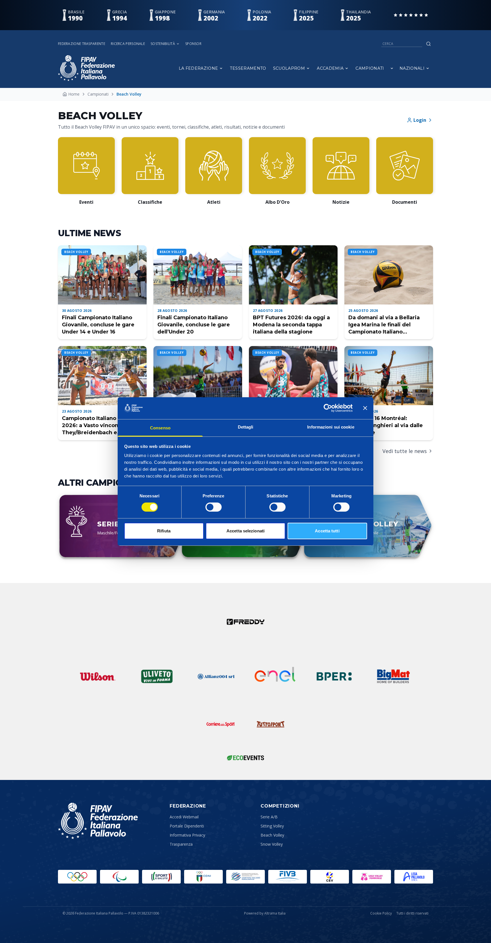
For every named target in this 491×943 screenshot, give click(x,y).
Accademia (330, 68)
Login (419, 120)
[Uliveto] (156, 676)
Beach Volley (272, 835)
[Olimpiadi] (77, 877)
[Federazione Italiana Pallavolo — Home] (86, 68)
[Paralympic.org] (119, 877)
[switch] (213, 507)
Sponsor (193, 44)
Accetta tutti (327, 530)
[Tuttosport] (270, 724)
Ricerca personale (128, 44)
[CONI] (203, 877)
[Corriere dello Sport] (220, 724)
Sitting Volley (272, 826)
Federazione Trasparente (81, 44)
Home (74, 94)
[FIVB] (287, 877)
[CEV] (329, 877)
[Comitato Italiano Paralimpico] (245, 877)
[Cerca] (428, 43)
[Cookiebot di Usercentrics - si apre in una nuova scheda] (328, 408)
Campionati (369, 68)
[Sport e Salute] (161, 877)
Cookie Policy (381, 913)
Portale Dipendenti (187, 826)
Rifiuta (163, 530)
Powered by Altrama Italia (265, 913)
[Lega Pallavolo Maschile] (413, 877)
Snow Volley (272, 844)
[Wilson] (97, 676)
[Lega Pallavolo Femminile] (371, 877)
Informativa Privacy (187, 835)
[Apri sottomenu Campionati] (392, 68)
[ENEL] (275, 676)
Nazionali (412, 68)
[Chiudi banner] (365, 408)
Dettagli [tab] (245, 427)
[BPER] (334, 676)
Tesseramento (248, 68)
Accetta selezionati (245, 530)
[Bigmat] (393, 676)
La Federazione (198, 68)
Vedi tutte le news (404, 451)
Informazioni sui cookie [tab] (330, 427)
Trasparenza (181, 844)
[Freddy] (245, 622)
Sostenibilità (163, 44)
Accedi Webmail (184, 817)
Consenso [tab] (160, 427)
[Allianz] (215, 676)
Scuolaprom (289, 68)
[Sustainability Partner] (245, 757)
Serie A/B (269, 817)
